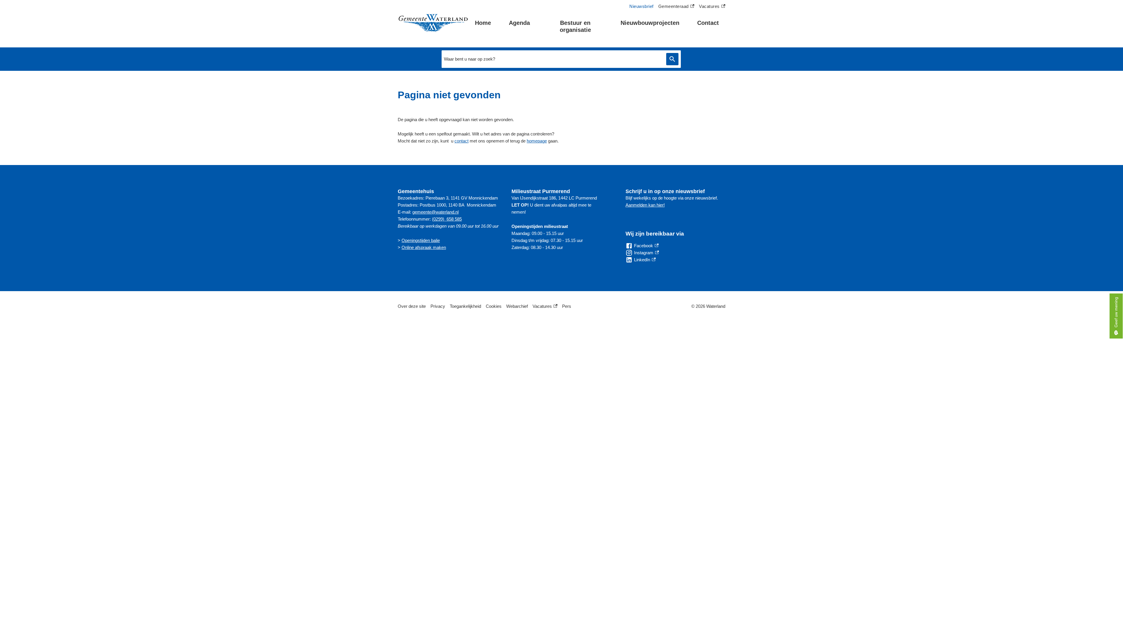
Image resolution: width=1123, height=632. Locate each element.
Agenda (519, 23)
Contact (708, 23)
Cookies (494, 306)
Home (483, 23)
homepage (537, 140)
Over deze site (412, 306)
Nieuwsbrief (641, 6)
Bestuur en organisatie (575, 26)
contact (461, 140)
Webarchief (517, 306)
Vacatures (712, 7)
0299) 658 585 (447, 219)
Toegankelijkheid (465, 306)
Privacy (437, 306)
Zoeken (672, 59)
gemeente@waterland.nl (435, 211)
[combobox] (552, 59)
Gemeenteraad (673, 7)
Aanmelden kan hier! (645, 204)
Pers (566, 306)
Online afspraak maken (424, 247)
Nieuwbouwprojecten (650, 23)
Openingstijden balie (421, 240)
